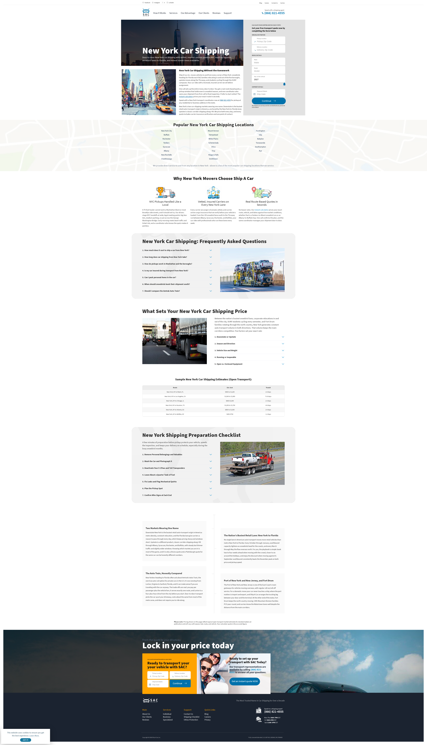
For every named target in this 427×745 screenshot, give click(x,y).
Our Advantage (188, 12)
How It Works (159, 12)
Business (167, 717)
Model (256, 68)
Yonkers (166, 143)
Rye (260, 151)
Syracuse (166, 147)
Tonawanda (260, 143)
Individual (167, 714)
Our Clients (204, 12)
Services (173, 12)
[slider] (284, 84)
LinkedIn (171, 2)
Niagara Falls (213, 155)
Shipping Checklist (191, 717)
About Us (146, 714)
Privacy (207, 719)
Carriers (282, 3)
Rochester (166, 139)
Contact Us (275, 3)
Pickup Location (261, 38)
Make (255, 60)
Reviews (216, 12)
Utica (213, 147)
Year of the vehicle (259, 76)
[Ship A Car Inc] (146, 13)
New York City (166, 131)
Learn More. (34, 735)
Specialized (168, 719)
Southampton (260, 147)
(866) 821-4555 (274, 13)
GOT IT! (25, 740)
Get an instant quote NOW (245, 681)
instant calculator (186, 96)
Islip (260, 135)
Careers (267, 3)
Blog (260, 3)
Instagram (157, 2)
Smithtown (213, 159)
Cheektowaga (166, 159)
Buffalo (166, 135)
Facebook (147, 2)
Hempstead (213, 135)
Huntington (260, 131)
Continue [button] (266, 100)
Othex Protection (191, 719)
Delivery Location (262, 47)
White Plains (213, 139)
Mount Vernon (213, 131)
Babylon (260, 139)
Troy (213, 151)
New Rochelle (166, 155)
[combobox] (269, 94)
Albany (166, 151)
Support (228, 12)
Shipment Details (262, 91)
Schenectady (213, 143)
